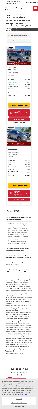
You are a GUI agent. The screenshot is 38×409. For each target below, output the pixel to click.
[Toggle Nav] (35, 8)
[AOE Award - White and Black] (19, 371)
